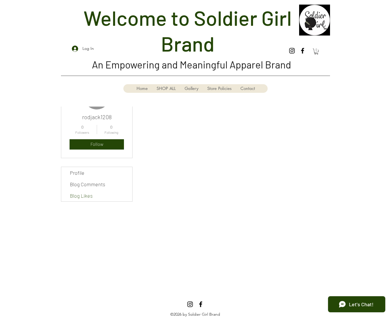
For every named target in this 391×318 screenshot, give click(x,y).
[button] (316, 51)
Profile (77, 173)
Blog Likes (81, 196)
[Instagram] (292, 50)
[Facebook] (302, 50)
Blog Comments (87, 184)
